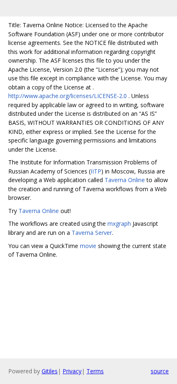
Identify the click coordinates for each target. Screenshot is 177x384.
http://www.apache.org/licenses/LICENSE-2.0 (67, 96)
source (160, 371)
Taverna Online (125, 180)
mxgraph (119, 223)
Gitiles (50, 371)
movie (88, 246)
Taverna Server (92, 232)
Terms (95, 371)
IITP (96, 171)
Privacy (72, 371)
